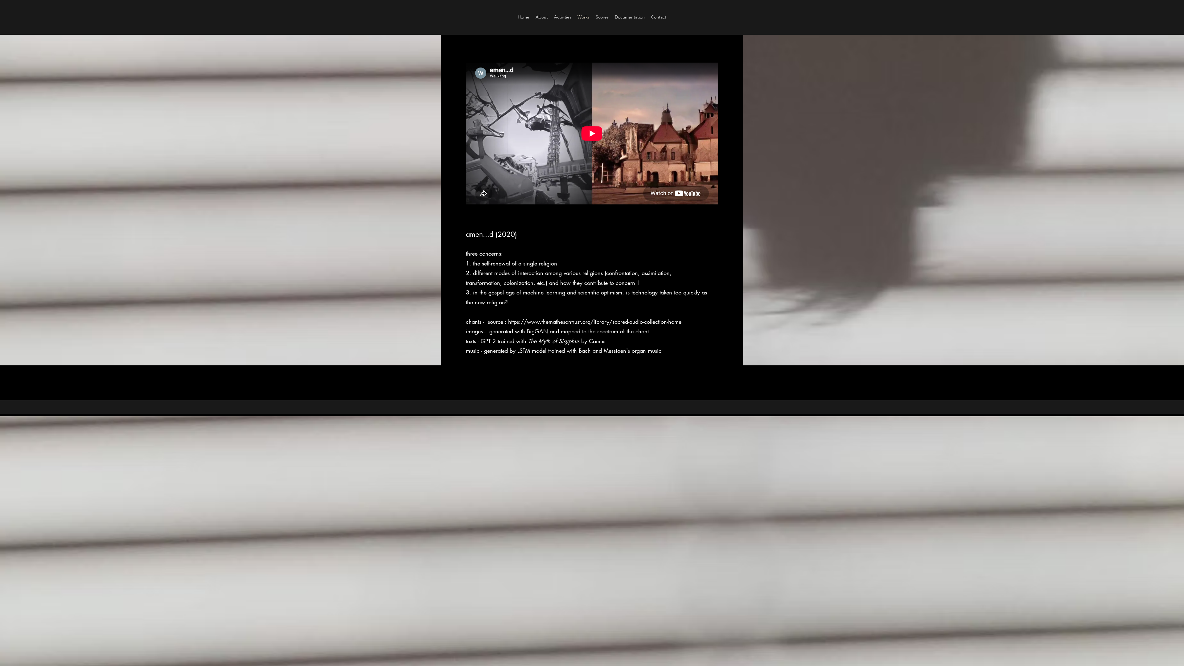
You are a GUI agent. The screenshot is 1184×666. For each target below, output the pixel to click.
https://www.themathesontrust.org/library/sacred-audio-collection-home (594, 321)
